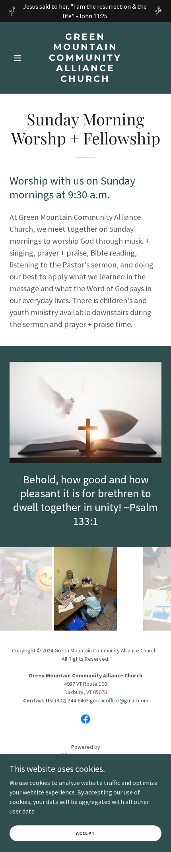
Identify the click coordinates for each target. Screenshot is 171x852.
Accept (85, 833)
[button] (21, 58)
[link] (85, 79)
